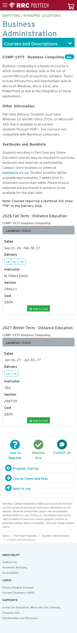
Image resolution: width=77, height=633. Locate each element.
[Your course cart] (71, 5)
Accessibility (10, 572)
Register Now (38, 454)
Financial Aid (10, 612)
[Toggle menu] (25, 5)
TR (22, 261)
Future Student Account (18, 587)
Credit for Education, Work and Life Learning (31, 607)
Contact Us (9, 561)
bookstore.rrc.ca (15, 172)
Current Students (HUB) (18, 592)
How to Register (15, 454)
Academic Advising (14, 567)
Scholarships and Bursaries (20, 617)
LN (7, 261)
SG (15, 261)
